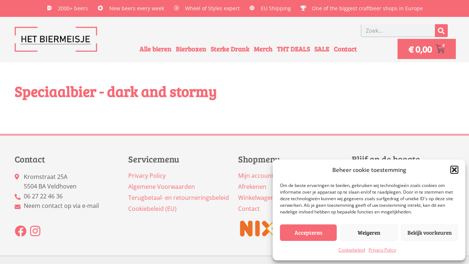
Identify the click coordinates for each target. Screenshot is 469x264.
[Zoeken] (441, 30)
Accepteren (308, 232)
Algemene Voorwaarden (161, 186)
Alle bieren (155, 48)
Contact (345, 48)
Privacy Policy (382, 250)
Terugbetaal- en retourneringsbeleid (178, 197)
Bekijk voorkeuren (429, 232)
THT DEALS (293, 48)
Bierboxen (191, 48)
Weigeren (369, 232)
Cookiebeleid (352, 250)
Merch (263, 48)
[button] (454, 169)
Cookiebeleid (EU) (152, 208)
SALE (321, 48)
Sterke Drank (230, 48)
